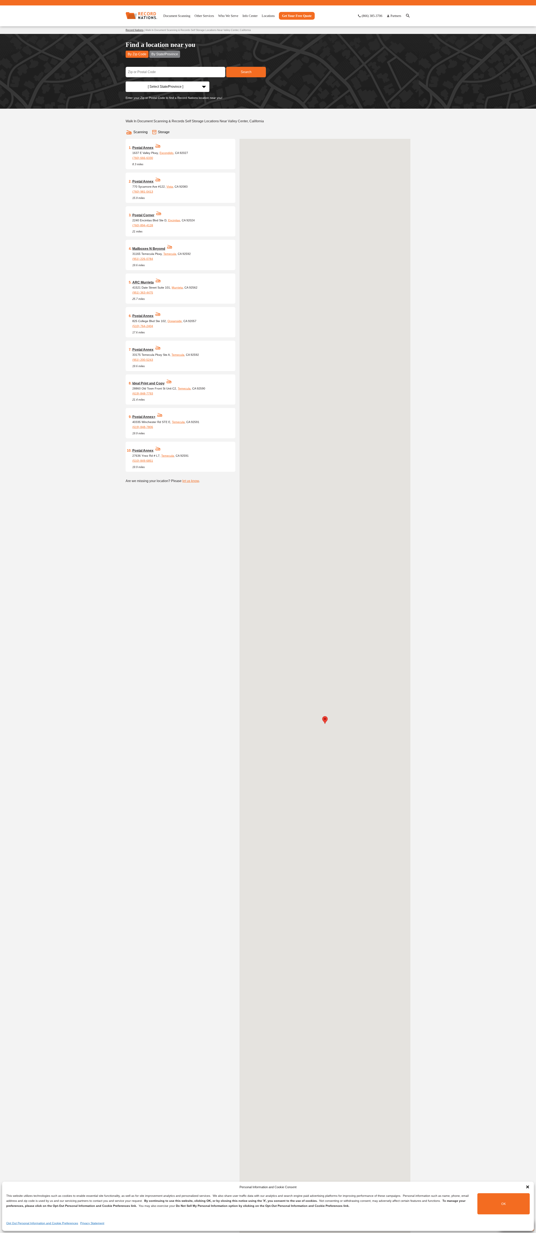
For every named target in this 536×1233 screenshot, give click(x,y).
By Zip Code (137, 54)
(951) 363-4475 (142, 292)
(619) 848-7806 (142, 427)
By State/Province (164, 54)
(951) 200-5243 (142, 359)
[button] (528, 1187)
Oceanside (175, 321)
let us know (190, 481)
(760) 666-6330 (142, 158)
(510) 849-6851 (142, 460)
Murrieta (177, 287)
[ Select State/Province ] (165, 86)
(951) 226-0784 (142, 259)
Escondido (166, 153)
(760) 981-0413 (142, 191)
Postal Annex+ (143, 417)
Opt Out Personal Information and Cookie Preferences (42, 1223)
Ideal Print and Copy (148, 383)
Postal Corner (143, 215)
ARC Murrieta (143, 282)
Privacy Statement (92, 1223)
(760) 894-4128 (142, 225)
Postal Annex (142, 148)
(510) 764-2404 (142, 326)
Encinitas (174, 220)
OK (503, 1204)
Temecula (169, 253)
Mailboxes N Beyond (148, 248)
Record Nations (134, 30)
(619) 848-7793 (142, 393)
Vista (169, 186)
